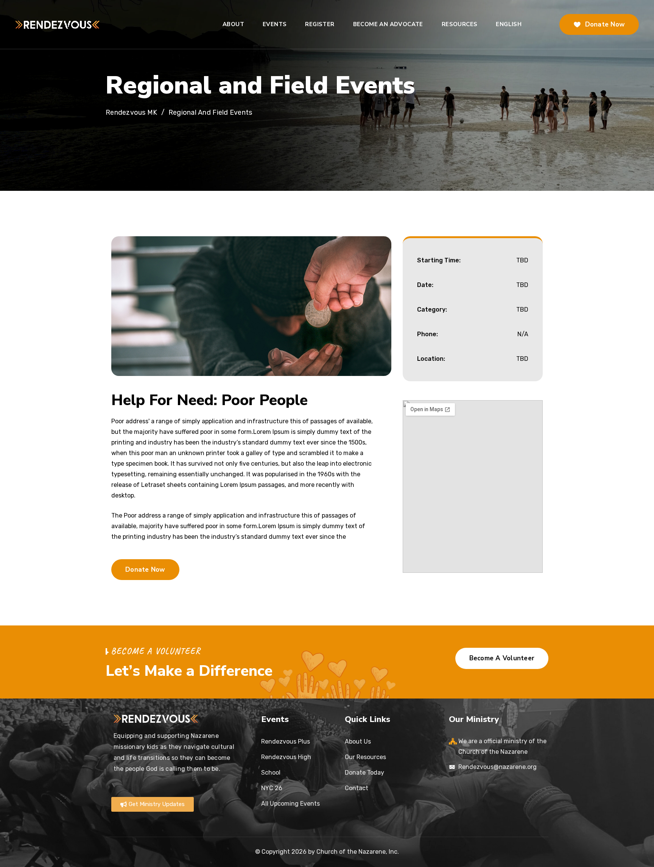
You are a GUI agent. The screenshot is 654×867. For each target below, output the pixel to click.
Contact (356, 788)
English (509, 24)
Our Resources (365, 757)
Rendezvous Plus (285, 741)
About (233, 24)
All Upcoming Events (290, 803)
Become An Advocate (388, 24)
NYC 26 (271, 788)
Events (275, 24)
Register (319, 24)
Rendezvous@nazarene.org (497, 766)
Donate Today (364, 772)
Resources (460, 24)
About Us (358, 741)
